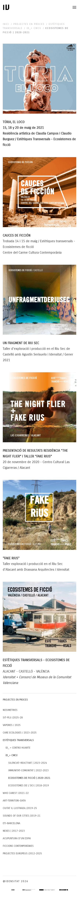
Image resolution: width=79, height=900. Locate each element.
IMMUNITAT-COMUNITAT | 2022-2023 (28, 770)
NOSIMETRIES (10, 710)
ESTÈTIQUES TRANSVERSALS (18, 740)
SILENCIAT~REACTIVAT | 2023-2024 (27, 762)
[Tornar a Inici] (6, 7)
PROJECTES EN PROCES (15, 699)
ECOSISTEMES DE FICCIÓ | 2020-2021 (29, 778)
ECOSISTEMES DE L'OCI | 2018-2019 (28, 785)
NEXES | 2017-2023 (14, 830)
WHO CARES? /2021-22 (16, 793)
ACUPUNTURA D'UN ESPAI (17, 838)
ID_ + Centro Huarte (18, 747)
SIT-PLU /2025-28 (13, 717)
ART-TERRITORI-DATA (14, 800)
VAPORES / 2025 (12, 725)
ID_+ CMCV (11, 755)
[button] (74, 7)
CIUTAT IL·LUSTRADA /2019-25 (20, 808)
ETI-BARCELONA (11, 823)
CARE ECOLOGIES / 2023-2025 (20, 732)
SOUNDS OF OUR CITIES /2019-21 (21, 815)
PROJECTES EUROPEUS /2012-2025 (22, 853)
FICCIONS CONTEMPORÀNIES (18, 846)
